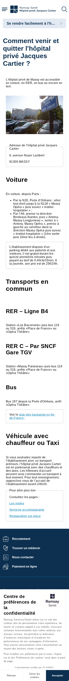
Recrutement (21, 538)
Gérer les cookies (34, 675)
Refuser (11, 675)
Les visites (16, 503)
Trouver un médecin (26, 548)
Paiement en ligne (24, 566)
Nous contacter (23, 557)
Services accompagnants (26, 509)
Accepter (57, 675)
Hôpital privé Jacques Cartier (38, 10)
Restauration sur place (25, 516)
